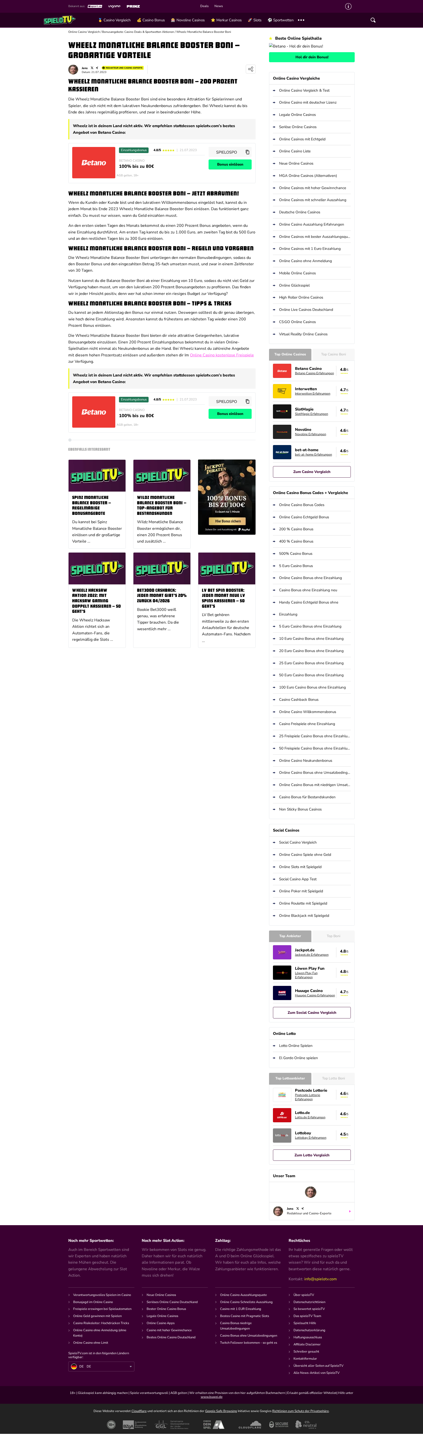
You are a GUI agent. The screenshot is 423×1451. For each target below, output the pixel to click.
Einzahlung (288, 614)
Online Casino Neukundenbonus (305, 760)
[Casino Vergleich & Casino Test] (69, 20)
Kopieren (247, 152)
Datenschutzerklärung (309, 1330)
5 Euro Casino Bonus (296, 565)
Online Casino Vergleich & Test (304, 90)
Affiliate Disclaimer (307, 1344)
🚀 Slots (254, 20)
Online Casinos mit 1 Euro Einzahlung (310, 248)
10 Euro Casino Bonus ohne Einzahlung (311, 638)
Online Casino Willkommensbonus (307, 711)
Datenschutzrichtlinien (309, 1302)
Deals (204, 6)
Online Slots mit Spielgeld (300, 866)
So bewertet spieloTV (309, 1309)
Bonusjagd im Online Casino (93, 1302)
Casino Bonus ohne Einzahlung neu (308, 590)
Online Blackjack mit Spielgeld (304, 915)
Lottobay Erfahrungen (310, 1138)
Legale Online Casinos (297, 114)
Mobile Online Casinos (297, 273)
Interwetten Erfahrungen (312, 394)
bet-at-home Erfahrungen (313, 455)
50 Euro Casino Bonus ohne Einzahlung (311, 675)
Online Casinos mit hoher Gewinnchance (312, 187)
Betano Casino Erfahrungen (314, 373)
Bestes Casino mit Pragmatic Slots (244, 1316)
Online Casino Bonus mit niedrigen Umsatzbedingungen (315, 784)
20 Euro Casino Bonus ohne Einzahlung (311, 650)
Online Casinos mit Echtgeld (302, 139)
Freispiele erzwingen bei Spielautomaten (102, 1309)
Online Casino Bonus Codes (301, 504)
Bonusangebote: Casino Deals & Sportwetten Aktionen (138, 32)
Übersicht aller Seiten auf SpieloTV (318, 1366)
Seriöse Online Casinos (298, 126)
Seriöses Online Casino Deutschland (172, 1302)
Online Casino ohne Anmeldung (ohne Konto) (99, 1333)
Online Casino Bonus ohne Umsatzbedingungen (315, 772)
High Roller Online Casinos (301, 297)
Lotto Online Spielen (296, 1045)
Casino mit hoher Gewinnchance (169, 1330)
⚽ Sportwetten (281, 20)
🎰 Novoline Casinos (188, 20)
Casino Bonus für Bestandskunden (307, 797)
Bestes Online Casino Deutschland (171, 1337)
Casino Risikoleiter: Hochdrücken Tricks (101, 1323)
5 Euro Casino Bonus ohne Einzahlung (310, 626)
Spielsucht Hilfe (305, 1323)
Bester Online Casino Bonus (166, 1309)
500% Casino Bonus (295, 553)
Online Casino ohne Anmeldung (305, 260)
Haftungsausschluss (308, 1337)
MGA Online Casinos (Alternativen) (308, 175)
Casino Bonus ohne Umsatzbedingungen (248, 1335)
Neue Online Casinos (296, 163)
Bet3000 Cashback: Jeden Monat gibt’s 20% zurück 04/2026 (162, 596)
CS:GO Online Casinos (297, 321)
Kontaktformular (305, 1358)
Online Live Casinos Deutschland (306, 309)
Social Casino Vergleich (298, 842)
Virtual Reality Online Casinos (303, 334)
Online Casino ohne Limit (90, 1343)
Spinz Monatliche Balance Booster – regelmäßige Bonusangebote (91, 506)
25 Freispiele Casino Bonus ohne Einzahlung (315, 736)
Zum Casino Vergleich (311, 471)
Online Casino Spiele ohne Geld (305, 854)
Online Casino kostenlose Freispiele (222, 355)
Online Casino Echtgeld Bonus (304, 517)
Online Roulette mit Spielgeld (303, 903)
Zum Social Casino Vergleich (312, 1012)
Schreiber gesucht (306, 1351)
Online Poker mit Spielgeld (301, 891)
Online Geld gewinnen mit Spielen (97, 1316)
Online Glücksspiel (294, 285)
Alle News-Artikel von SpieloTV (317, 1373)
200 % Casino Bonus (296, 529)
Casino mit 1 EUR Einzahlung (240, 1309)
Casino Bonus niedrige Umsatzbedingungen (236, 1325)
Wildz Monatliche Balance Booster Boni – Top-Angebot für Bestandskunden (162, 506)
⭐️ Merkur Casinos (226, 20)
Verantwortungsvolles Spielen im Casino (102, 1295)
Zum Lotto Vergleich (311, 1155)
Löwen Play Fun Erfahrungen (306, 975)
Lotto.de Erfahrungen (310, 1117)
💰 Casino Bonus (151, 20)
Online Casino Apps (161, 1323)
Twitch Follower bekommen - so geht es (248, 1343)
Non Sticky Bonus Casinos (300, 809)
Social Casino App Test (298, 879)
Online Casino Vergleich (84, 32)
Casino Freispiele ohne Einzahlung (307, 723)
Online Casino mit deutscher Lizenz (308, 102)
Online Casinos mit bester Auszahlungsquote (315, 236)
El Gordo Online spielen (298, 1057)
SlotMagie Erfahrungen (311, 414)
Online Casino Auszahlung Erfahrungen (311, 224)
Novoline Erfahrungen (310, 434)
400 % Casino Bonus (296, 541)
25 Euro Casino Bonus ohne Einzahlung (311, 663)
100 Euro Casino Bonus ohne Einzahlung (312, 687)
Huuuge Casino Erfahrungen (315, 995)
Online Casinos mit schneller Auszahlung (312, 199)
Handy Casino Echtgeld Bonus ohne (308, 602)
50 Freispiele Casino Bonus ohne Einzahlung (315, 748)
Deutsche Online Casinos (299, 212)
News (218, 6)
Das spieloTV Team (307, 1316)
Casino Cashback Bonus (298, 699)
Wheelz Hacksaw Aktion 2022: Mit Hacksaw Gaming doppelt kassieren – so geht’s (96, 601)
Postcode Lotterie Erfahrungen (307, 1097)
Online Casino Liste (295, 151)
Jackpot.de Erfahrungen (312, 955)
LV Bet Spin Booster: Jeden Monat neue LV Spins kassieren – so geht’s (223, 598)
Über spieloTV (304, 1295)
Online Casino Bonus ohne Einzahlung (310, 577)
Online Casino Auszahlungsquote (243, 1295)
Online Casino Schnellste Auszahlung (246, 1302)
